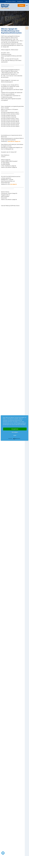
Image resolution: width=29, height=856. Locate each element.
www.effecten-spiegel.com (14, 141)
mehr (14, 435)
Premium (21, 5)
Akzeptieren (14, 429)
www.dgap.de (13, 184)
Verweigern (15, 432)
